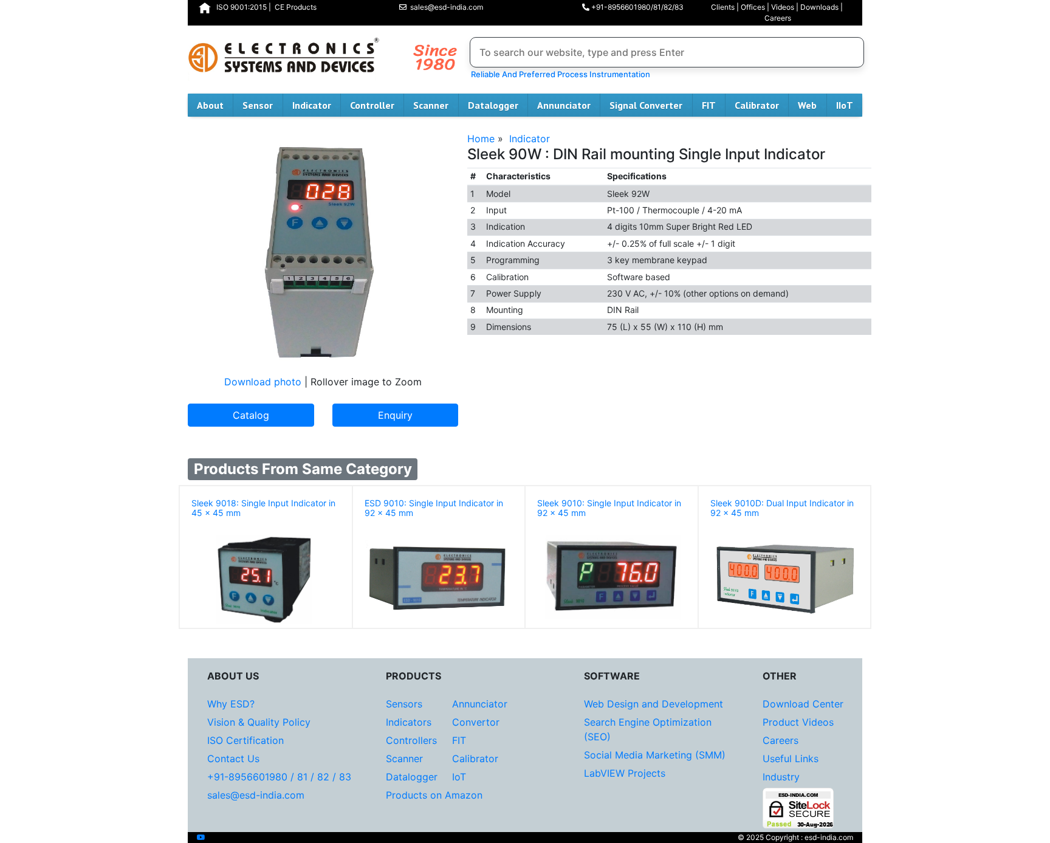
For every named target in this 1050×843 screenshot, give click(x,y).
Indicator (311, 105)
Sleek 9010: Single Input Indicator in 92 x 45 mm (609, 508)
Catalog (251, 415)
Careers (777, 17)
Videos (782, 7)
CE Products (296, 7)
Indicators (408, 722)
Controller (372, 105)
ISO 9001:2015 (241, 7)
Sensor (257, 105)
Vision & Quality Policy (259, 722)
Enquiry (395, 415)
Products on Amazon (434, 795)
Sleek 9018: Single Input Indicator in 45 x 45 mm (263, 508)
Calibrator (757, 105)
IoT (459, 777)
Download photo (262, 382)
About (210, 105)
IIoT (844, 105)
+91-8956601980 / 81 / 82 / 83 (279, 777)
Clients (723, 7)
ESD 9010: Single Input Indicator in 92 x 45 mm (434, 508)
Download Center (803, 704)
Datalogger (493, 105)
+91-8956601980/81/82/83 (636, 7)
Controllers (411, 740)
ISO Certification (245, 740)
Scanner (430, 105)
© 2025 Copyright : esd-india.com (795, 837)
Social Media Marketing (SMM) (655, 755)
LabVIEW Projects (624, 773)
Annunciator (564, 105)
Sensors (404, 704)
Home (481, 138)
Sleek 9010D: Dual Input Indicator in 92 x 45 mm (782, 508)
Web (807, 105)
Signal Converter (645, 105)
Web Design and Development (653, 704)
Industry (781, 777)
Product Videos (798, 722)
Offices (753, 7)
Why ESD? (231, 704)
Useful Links (790, 758)
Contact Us (233, 758)
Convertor (475, 722)
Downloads (819, 7)
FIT (709, 105)
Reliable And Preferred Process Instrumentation (558, 74)
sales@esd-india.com (445, 7)
